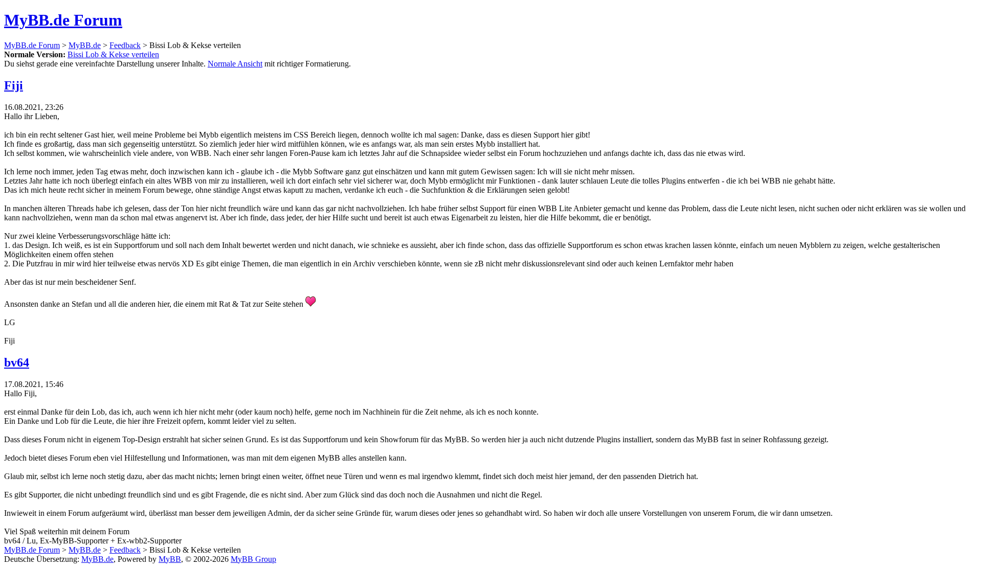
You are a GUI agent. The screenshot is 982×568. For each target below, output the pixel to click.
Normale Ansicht (235, 63)
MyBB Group (253, 559)
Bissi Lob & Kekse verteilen (113, 54)
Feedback (125, 45)
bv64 (16, 362)
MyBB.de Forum (63, 20)
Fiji (13, 85)
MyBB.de (85, 45)
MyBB (170, 559)
